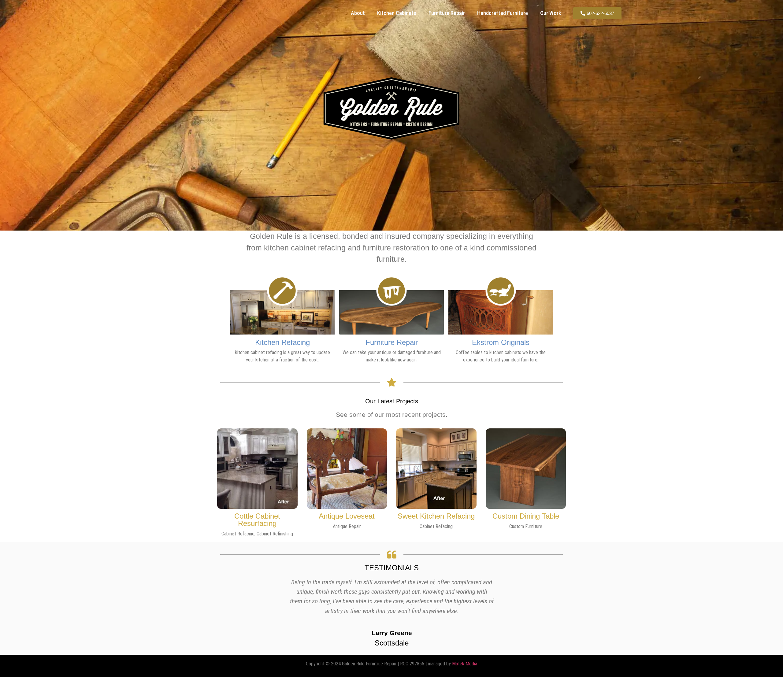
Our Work (550, 13)
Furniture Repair (447, 13)
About (358, 13)
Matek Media (464, 664)
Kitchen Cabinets (396, 13)
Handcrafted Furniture (502, 13)
